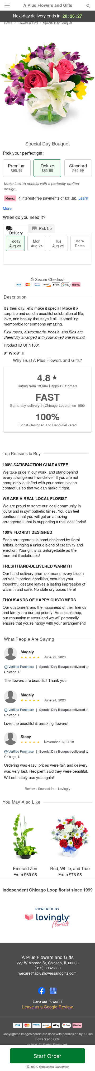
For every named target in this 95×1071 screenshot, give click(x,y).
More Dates (80, 243)
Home (8, 23)
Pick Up (45, 228)
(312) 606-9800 (48, 967)
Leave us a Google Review (47, 1007)
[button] (84, 1059)
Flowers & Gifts (28, 23)
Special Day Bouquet (55, 666)
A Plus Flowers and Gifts (47, 5)
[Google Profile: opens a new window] (53, 990)
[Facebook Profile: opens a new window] (41, 990)
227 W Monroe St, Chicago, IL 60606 (48, 962)
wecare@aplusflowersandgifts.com (47, 973)
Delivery (16, 231)
